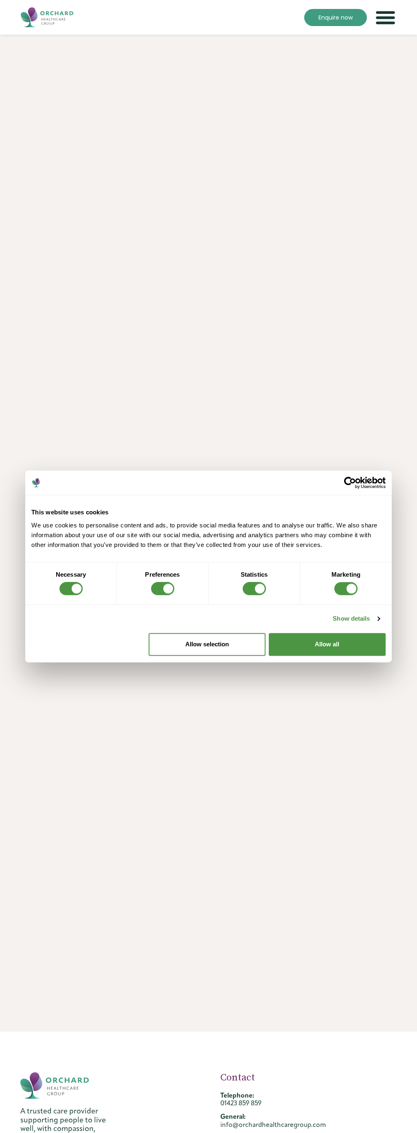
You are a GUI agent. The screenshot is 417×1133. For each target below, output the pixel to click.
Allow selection (207, 644)
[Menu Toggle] (385, 17)
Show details (351, 618)
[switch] (162, 588)
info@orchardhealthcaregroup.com (273, 1125)
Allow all (327, 644)
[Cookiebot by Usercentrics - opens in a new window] (350, 482)
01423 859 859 (240, 1103)
